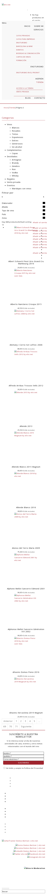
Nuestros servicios (20, 781)
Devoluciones (13, 832)
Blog (9, 796)
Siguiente (26, 726)
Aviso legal (27, 880)
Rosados (16, 131)
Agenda (10, 793)
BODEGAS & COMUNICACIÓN (28, 53)
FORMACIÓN (21, 60)
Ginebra (16, 166)
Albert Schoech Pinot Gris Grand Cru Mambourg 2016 (26, 262)
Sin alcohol (17, 147)
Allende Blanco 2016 (26, 507)
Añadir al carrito (40, 222)
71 (16, 726)
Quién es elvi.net (19, 778)
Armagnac (16, 159)
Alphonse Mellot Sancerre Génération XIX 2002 (26, 630)
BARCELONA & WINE (24, 46)
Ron (14, 169)
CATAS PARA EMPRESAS (25, 39)
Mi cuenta (11, 808)
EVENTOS (20, 50)
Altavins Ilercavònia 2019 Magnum (26, 712)
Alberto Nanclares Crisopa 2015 (26, 304)
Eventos (11, 185)
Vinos (9, 124)
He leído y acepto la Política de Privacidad (24, 768)
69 (4, 726)
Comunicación (18, 786)
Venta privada (13, 182)
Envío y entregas (14, 829)
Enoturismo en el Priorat (28, 73)
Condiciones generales (17, 827)
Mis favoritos (12, 811)
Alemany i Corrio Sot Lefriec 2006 (26, 345)
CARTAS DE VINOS (23, 57)
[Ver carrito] (28, 12)
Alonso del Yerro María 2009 (26, 548)
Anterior (8, 721)
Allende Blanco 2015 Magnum (26, 466)
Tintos (15, 134)
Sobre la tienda (13, 824)
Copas (15, 153)
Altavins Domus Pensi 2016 (26, 672)
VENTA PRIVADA (22, 92)
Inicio (6, 107)
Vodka (15, 172)
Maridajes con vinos (21, 188)
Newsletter (11, 799)
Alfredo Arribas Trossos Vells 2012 (26, 385)
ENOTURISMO (21, 43)
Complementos (14, 150)
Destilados (12, 156)
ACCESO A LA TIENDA (24, 88)
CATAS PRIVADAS (23, 36)
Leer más (18, 276)
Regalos (11, 179)
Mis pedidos (12, 814)
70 (10, 726)
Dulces (15, 140)
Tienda (12, 107)
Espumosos (17, 137)
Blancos (15, 127)
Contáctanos (12, 817)
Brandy (15, 163)
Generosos (17, 143)
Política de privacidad (11, 880)
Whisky (15, 175)
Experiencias (17, 783)
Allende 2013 (26, 426)
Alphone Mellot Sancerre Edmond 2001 (26, 588)
